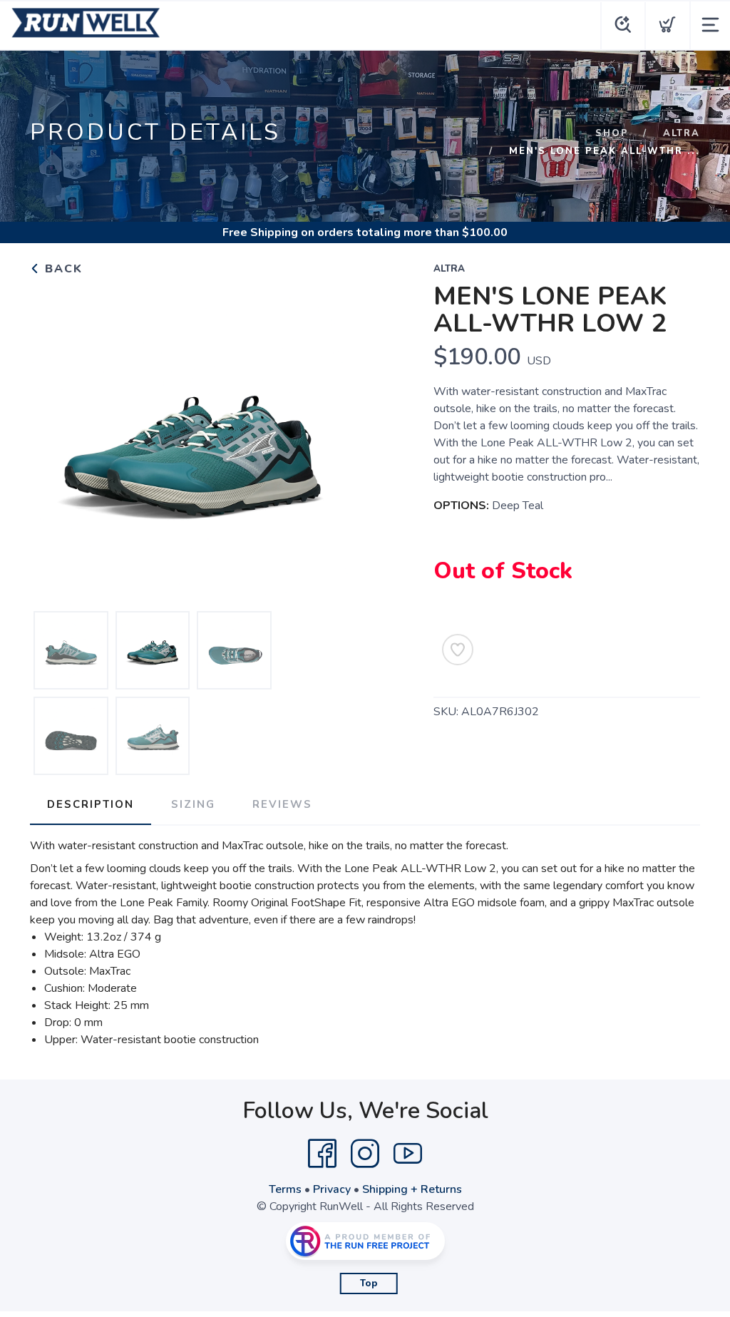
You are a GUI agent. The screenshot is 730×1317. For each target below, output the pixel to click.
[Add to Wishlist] (457, 649)
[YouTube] (407, 1153)
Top (369, 1283)
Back (62, 269)
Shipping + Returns (412, 1189)
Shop (612, 133)
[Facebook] (322, 1153)
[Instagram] (365, 1153)
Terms (285, 1189)
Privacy (332, 1189)
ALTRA (681, 133)
